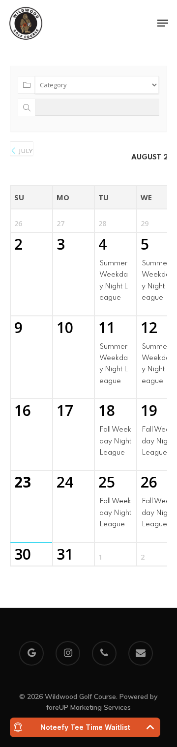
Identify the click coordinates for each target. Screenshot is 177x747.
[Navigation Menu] (162, 23)
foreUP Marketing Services (88, 707)
